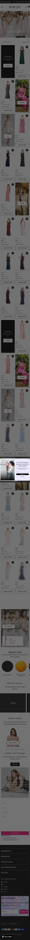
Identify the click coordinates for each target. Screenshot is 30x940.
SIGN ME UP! (22, 474)
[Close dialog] (29, 459)
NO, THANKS (22, 476)
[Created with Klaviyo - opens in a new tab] (15, 481)
